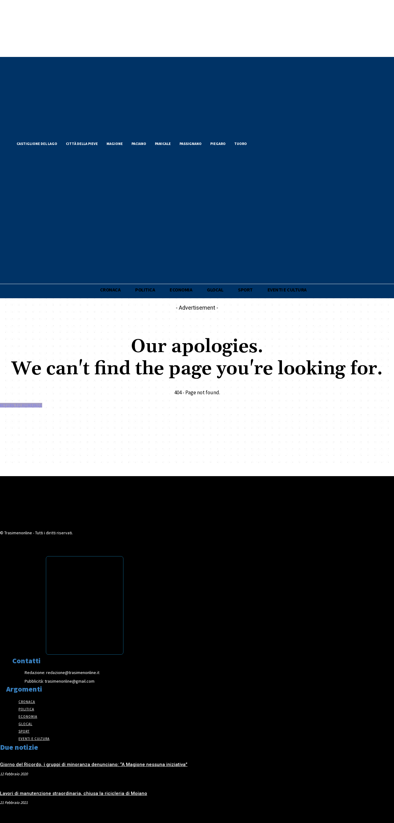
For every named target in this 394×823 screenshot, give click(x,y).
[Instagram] (282, 143)
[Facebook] (261, 143)
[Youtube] (292, 143)
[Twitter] (271, 143)
